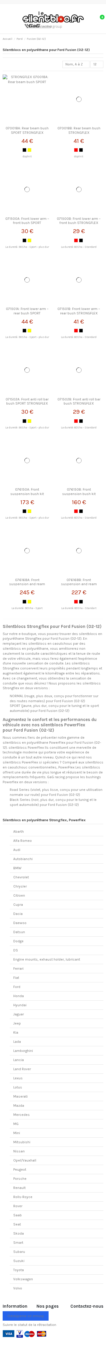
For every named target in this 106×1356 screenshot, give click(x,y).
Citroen (19, 895)
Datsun (19, 932)
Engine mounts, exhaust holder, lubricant (46, 959)
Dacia (18, 914)
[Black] (24, 150)
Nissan (19, 1151)
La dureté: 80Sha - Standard (79, 246)
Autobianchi (23, 859)
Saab (17, 1215)
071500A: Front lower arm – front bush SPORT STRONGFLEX (27, 223)
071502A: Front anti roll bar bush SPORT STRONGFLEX (27, 401)
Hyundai (19, 1005)
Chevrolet (21, 877)
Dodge (18, 941)
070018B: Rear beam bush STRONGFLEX (78, 130)
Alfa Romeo (22, 841)
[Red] (76, 150)
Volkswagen (23, 1279)
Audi (16, 850)
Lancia (18, 1060)
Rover (17, 1206)
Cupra (18, 905)
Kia (15, 1032)
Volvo (17, 1288)
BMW (17, 868)
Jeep (17, 1023)
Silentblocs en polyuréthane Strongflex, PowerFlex (44, 820)
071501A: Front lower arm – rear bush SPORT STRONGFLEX (27, 313)
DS (15, 950)
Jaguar (18, 1014)
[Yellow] (29, 150)
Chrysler (20, 886)
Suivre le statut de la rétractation (29, 1325)
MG (16, 1124)
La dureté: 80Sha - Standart (79, 608)
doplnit (27, 156)
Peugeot (19, 1169)
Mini (16, 1133)
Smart (18, 1242)
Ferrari (18, 968)
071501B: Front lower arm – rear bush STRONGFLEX (78, 311)
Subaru (19, 1252)
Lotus (17, 1087)
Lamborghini (23, 1051)
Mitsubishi (21, 1142)
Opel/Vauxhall (24, 1160)
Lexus (18, 1078)
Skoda (18, 1233)
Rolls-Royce (22, 1197)
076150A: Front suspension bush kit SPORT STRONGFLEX (27, 493)
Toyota (18, 1270)
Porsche (19, 1179)
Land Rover (22, 1069)
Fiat (16, 978)
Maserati (20, 1096)
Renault (19, 1188)
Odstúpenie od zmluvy (25, 1316)
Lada (17, 1042)
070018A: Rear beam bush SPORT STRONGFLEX (27, 130)
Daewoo (19, 923)
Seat (17, 1224)
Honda (18, 996)
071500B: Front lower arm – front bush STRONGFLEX (79, 221)
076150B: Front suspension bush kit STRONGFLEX (79, 493)
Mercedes (21, 1115)
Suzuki (18, 1261)
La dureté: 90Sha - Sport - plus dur (27, 246)
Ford (16, 987)
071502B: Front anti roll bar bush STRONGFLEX (78, 401)
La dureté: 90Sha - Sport (27, 608)
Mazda (18, 1105)
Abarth (18, 831)
